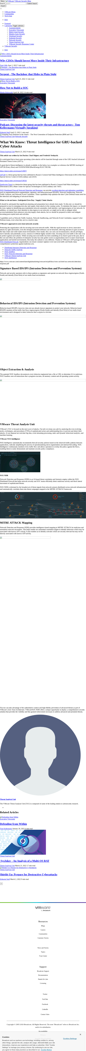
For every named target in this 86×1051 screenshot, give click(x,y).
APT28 (2, 175)
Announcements (6, 56)
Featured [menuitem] (7, 23)
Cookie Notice (46, 1050)
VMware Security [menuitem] (10, 46)
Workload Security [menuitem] (15, 36)
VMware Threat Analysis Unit (15, 256)
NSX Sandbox (9, 252)
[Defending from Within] (9, 817)
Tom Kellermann (6, 829)
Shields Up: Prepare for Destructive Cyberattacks (28, 874)
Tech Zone (8, 16)
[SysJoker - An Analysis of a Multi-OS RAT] (23, 854)
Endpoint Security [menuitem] (15, 38)
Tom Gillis (4, 65)
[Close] (80, 1034)
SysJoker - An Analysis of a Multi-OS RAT (24, 860)
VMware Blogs (9, 12)
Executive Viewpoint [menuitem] (16, 30)
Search (2, 3)
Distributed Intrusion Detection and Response (20, 248)
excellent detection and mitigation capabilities (68, 190)
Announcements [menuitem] (14, 28)
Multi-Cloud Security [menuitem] (16, 32)
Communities (9, 14)
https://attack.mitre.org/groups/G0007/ (13, 171)
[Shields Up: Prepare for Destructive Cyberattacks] (18, 868)
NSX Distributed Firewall (9, 190)
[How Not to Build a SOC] (10, 81)
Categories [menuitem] (8, 26)
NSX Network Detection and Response (18, 254)
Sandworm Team (6, 184)
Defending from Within (13, 823)
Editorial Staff (5, 132)
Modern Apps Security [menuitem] (17, 34)
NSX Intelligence (10, 258)
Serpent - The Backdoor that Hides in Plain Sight (28, 74)
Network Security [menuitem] (15, 40)
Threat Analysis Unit (7, 69)
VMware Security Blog (22, 1)
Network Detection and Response (31, 190)
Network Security (21, 136)
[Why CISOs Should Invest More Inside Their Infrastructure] (22, 54)
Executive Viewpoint (7, 83)
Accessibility (43, 1031)
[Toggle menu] (1, 8)
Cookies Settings (70, 1038)
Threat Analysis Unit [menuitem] (16, 42)
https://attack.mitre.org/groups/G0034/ (13, 181)
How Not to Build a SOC (14, 87)
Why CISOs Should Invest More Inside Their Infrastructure (34, 60)
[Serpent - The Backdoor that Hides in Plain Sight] (18, 67)
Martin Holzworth (6, 92)
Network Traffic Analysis (13, 250)
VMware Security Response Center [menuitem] (21, 44)
